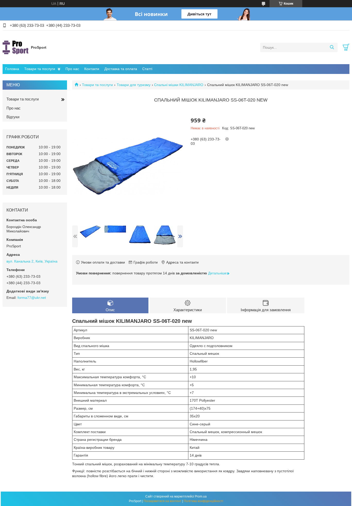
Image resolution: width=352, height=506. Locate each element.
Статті (147, 69)
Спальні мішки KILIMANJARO (178, 85)
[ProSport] (15, 47)
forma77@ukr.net (32, 298)
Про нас (72, 69)
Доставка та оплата (120, 69)
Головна (12, 69)
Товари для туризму (133, 85)
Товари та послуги (39, 69)
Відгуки (12, 117)
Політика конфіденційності (203, 501)
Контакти (91, 69)
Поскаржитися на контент (162, 501)
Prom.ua (201, 496)
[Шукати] (332, 47)
